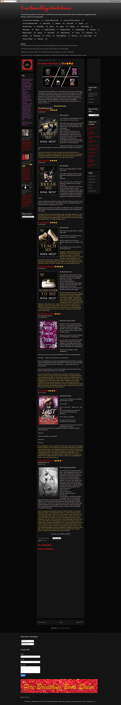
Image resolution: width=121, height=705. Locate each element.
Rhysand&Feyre (61, 35)
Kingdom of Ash (65, 29)
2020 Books (92, 179)
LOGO (90, 188)
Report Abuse (25, 697)
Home (61, 622)
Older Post (79, 622)
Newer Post (41, 622)
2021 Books (92, 176)
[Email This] (53, 538)
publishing (89, 32)
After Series (46, 23)
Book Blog (40, 26)
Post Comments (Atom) (64, 628)
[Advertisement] (60, 604)
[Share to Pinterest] (60, 538)
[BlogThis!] (55, 538)
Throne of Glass (27, 39)
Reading (25, 35)
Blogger (94, 701)
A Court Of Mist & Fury (51, 20)
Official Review (65, 32)
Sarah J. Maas (88, 35)
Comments (26, 644)
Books (52, 26)
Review (48, 35)
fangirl (62, 26)
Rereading (37, 35)
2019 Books (92, 182)
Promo (78, 32)
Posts (24, 641)
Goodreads (26, 29)
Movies (40, 32)
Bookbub (91, 102)
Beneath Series (27, 26)
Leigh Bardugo (80, 29)
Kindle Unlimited (50, 29)
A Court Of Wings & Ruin (30, 23)
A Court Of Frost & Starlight (31, 20)
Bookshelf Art (92, 191)
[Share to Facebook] (58, 538)
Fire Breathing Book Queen (46, 8)
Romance (74, 35)
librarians (93, 29)
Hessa (37, 29)
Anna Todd (70, 23)
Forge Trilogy (85, 26)
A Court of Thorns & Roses (72, 20)
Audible (81, 23)
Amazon (58, 23)
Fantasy (72, 26)
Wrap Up (40, 39)
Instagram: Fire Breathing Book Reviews (93, 95)
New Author (51, 32)
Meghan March (27, 32)
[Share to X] (57, 538)
